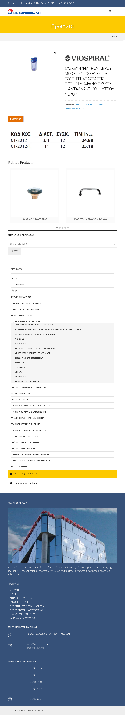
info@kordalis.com (38, 646)
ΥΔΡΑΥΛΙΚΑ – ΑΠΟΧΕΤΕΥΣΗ (28, 324)
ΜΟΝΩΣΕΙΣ (19, 341)
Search (14, 253)
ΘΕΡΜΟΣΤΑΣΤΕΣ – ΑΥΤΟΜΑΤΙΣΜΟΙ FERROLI (30, 463)
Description (15, 119)
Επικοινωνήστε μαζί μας (26, 485)
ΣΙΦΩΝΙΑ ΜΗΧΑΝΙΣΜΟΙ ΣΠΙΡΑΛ (29, 360)
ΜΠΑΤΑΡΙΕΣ (20, 370)
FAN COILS (15, 280)
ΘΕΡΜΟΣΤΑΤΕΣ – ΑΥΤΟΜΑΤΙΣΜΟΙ (26, 311)
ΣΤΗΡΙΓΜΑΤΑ (20, 346)
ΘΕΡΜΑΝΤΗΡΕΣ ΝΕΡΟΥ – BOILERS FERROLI (30, 457)
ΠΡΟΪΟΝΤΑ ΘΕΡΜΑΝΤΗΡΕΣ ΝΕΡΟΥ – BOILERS (31, 408)
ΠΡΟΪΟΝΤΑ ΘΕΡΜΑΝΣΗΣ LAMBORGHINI (28, 414)
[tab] (16, 119)
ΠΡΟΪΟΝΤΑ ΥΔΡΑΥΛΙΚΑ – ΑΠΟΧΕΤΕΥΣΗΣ (28, 390)
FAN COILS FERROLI (19, 469)
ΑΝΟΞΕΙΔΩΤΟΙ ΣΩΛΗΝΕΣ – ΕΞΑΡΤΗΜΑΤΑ (32, 355)
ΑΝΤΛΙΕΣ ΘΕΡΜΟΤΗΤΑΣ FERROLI (25, 438)
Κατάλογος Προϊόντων (25, 476)
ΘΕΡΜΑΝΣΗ (20, 287)
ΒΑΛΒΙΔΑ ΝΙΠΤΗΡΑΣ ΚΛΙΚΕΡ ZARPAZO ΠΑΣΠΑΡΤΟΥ (90, 220)
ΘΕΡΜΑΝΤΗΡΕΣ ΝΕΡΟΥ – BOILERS (26, 305)
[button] (57, 230)
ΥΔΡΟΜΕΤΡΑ (20, 365)
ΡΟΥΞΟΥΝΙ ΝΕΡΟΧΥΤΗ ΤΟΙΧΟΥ (35, 219)
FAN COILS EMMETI (19, 402)
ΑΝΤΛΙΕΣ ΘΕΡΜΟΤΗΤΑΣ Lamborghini (28, 420)
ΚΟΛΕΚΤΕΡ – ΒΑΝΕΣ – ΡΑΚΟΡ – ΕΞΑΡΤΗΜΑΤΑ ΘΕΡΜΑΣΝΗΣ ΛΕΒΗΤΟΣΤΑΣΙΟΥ (48, 332)
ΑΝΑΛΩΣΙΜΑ (20, 379)
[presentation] (110, 164)
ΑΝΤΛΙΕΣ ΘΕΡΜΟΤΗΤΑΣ (21, 299)
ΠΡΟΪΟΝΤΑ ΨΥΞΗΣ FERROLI (23, 451)
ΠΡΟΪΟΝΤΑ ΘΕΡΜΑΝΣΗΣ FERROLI (25, 445)
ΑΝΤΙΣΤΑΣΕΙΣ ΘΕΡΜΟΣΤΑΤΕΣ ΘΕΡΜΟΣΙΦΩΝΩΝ (35, 351)
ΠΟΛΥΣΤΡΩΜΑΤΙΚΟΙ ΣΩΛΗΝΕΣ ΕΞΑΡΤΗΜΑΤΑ (34, 327)
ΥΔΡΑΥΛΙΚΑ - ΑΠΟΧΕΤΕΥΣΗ (86, 105)
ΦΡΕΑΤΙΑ (18, 374)
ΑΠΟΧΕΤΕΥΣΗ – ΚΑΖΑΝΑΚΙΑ (27, 384)
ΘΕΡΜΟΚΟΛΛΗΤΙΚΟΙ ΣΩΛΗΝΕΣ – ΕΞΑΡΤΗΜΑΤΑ (35, 337)
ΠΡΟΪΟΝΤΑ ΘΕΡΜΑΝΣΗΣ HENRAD (26, 426)
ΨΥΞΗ (17, 293)
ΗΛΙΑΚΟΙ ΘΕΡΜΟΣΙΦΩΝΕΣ (22, 318)
